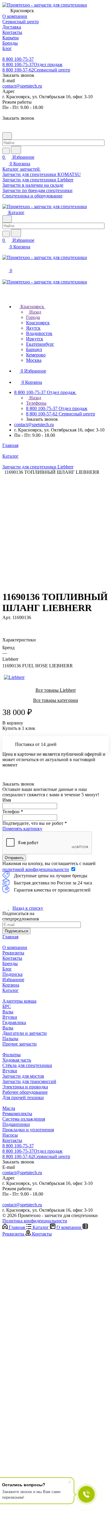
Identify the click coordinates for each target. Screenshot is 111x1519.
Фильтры (11, 1054)
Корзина (10, 984)
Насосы (10, 1135)
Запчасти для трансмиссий (29, 1081)
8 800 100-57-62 (36, 69)
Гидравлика (14, 1022)
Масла (8, 1108)
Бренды (10, 963)
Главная (10, 936)
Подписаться (16, 931)
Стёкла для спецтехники (27, 1065)
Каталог (10, 990)
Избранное (13, 979)
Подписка (12, 974)
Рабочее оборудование (25, 1092)
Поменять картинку (22, 828)
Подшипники (16, 1124)
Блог (7, 968)
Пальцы (10, 1038)
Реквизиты (13, 952)
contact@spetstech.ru (22, 85)
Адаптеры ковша (19, 1001)
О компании (14, 947)
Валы (7, 1011)
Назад (34, 311)
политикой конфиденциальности (35, 869)
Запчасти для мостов (23, 1076)
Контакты (12, 958)
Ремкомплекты (17, 1113)
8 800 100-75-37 (18, 59)
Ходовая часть (16, 1059)
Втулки (9, 1017)
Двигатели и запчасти (24, 1033)
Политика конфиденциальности (34, 1220)
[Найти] (16, 150)
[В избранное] (5, 623)
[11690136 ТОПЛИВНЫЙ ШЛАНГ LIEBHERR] (57, 527)
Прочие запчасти (19, 1043)
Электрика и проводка (25, 1086)
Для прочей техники (23, 1097)
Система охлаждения (23, 1118)
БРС (6, 1006)
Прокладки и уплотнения (28, 1129)
